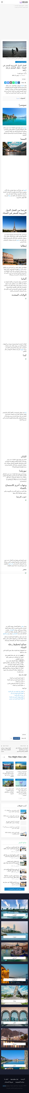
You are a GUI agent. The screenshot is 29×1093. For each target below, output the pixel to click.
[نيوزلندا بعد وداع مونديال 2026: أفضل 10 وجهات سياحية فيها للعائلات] (8, 766)
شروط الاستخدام (9, 1082)
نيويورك (22, 349)
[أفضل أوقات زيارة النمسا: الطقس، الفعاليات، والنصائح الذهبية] (8, 783)
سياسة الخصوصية (19, 1082)
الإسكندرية (14, 633)
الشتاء (22, 85)
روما (20, 269)
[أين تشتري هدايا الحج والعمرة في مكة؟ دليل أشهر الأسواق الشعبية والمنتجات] (23, 871)
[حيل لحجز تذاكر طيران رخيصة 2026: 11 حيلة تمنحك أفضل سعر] (23, 817)
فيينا (9, 195)
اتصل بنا (6, 1079)
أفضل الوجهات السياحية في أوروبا (20, 61)
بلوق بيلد (8, 1088)
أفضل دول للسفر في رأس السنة (15, 691)
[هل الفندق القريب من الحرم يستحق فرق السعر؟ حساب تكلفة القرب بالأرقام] (23, 848)
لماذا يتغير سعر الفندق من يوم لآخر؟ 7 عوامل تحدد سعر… (11, 827)
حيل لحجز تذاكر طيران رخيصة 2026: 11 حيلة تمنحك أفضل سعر (11, 816)
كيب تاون (11, 563)
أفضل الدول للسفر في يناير (17, 693)
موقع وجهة (21, 1085)
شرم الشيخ (5, 633)
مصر (22, 626)
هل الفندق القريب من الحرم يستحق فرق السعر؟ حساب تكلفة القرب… (11, 848)
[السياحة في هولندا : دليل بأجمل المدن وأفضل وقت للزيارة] (20, 766)
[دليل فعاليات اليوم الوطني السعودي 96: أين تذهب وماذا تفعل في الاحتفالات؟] (23, 863)
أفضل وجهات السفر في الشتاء (16, 697)
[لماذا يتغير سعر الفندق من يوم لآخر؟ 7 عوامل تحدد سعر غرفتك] (23, 828)
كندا (25, 412)
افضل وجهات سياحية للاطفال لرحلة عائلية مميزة (6, 749)
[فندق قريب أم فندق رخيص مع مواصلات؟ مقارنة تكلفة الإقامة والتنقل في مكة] (23, 823)
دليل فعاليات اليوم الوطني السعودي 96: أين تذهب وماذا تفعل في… (11, 863)
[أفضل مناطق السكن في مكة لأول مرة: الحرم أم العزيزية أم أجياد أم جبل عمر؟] (23, 856)
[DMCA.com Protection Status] (6, 1085)
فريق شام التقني (14, 1088)
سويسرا (24, 127)
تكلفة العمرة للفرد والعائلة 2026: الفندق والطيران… (12, 833)
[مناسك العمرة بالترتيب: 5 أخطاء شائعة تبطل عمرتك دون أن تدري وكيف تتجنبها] (23, 877)
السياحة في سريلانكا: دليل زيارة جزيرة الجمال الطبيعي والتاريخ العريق (22, 749)
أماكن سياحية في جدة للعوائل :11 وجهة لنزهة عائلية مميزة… (12, 811)
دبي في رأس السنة (18, 695)
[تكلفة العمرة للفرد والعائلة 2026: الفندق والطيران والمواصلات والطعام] (23, 834)
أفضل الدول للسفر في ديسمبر (16, 698)
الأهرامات (12, 630)
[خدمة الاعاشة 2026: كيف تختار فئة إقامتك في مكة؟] (23, 884)
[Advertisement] (14, 23)
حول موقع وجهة (14, 1079)
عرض (18, 98)
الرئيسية (23, 1079)
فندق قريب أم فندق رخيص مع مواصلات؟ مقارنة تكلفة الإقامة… (12, 822)
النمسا (24, 190)
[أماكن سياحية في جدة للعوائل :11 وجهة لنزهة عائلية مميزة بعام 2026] (23, 812)
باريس (17, 240)
